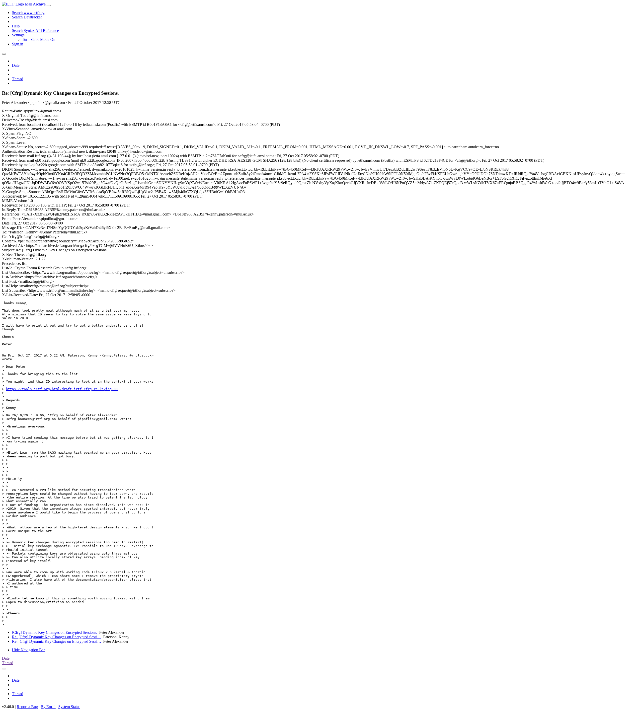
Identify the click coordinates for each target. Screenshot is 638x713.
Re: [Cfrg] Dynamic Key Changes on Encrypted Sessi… (56, 637)
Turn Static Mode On (38, 39)
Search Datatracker (27, 17)
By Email (48, 707)
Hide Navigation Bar (28, 650)
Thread (17, 79)
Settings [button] (18, 35)
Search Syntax (23, 30)
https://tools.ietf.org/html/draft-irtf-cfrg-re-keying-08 (62, 389)
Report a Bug (27, 707)
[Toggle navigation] (49, 5)
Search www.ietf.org (28, 12)
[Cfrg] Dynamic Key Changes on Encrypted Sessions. (54, 632)
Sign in (17, 44)
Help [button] (16, 26)
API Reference (47, 30)
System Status (69, 707)
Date (15, 65)
